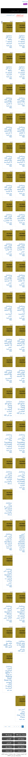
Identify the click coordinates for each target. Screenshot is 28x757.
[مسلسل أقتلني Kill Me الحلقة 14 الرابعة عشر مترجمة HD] (8, 267)
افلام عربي (9, 739)
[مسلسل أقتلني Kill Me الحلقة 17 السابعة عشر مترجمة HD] (20, 331)
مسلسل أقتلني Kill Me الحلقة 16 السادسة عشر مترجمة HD (8, 313)
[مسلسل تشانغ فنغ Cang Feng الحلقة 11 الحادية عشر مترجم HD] (8, 393)
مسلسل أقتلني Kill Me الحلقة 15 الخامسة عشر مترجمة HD (21, 313)
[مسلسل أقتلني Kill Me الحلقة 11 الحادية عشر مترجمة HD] (20, 235)
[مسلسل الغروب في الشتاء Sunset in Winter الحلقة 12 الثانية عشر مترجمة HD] (20, 598)
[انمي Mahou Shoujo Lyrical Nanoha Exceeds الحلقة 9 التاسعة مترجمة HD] (20, 526)
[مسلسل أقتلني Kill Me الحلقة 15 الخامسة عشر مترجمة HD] (20, 298)
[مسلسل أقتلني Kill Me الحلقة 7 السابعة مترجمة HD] (20, 177)
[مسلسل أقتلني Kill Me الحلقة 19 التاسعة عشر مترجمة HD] (20, 362)
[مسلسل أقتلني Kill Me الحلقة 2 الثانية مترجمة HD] (8, 89)
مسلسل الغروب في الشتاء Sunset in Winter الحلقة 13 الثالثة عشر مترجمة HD (8, 614)
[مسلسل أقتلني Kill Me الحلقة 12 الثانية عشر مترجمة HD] (8, 235)
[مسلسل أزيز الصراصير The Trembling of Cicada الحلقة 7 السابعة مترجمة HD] (8, 426)
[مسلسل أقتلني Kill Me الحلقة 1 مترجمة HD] (20, 89)
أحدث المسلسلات (10, 15)
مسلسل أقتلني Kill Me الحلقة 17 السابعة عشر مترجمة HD (21, 345)
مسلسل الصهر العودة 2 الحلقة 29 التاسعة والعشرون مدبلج (8, 477)
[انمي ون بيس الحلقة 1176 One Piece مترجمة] (20, 701)
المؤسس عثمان (21, 751)
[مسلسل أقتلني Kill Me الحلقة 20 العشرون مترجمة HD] (8, 362)
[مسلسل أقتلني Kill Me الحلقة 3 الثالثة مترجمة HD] (20, 119)
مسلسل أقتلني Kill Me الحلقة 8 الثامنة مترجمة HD (8, 190)
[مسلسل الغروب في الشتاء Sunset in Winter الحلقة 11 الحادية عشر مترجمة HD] (8, 561)
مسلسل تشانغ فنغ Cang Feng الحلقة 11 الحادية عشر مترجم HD (8, 408)
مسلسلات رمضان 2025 (21, 735)
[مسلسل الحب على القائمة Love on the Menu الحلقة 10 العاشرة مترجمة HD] (8, 526)
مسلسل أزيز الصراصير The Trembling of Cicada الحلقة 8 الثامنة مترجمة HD (21, 480)
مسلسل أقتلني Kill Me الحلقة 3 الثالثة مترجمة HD (21, 131)
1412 (9, 726)
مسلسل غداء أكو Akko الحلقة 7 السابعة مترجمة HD (9, 41)
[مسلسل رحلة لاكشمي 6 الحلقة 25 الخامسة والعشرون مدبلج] (8, 494)
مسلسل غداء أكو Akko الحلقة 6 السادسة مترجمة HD (21, 41)
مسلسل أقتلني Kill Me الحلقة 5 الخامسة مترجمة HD (21, 161)
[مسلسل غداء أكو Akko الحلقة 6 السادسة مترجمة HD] (20, 27)
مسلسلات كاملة (21, 739)
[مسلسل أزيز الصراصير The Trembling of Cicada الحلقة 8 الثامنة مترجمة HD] (20, 463)
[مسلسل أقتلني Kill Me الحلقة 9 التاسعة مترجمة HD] (20, 206)
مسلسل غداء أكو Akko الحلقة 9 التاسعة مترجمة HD (9, 72)
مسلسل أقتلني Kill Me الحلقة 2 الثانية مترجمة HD (8, 102)
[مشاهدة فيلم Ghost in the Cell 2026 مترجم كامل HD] (20, 633)
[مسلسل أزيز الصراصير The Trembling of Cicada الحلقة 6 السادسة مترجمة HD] (20, 426)
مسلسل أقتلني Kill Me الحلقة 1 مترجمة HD (21, 101)
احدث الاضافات (19, 15)
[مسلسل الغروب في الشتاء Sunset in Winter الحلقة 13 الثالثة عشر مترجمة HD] (8, 598)
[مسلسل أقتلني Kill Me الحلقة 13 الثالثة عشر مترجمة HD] (20, 267)
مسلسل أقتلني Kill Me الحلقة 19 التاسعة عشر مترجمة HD (21, 376)
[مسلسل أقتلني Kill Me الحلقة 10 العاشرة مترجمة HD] (8, 206)
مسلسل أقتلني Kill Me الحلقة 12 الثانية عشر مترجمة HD (8, 249)
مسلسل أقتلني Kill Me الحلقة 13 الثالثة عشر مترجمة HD (21, 280)
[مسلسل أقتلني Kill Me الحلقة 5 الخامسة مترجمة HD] (20, 148)
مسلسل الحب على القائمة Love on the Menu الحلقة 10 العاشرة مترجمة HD (8, 541)
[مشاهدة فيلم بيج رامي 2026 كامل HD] (8, 633)
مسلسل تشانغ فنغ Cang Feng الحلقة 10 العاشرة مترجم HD (21, 407)
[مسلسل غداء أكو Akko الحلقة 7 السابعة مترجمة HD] (8, 27)
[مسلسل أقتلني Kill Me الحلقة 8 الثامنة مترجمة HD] (8, 177)
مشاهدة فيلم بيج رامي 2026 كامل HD (8, 644)
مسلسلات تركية (9, 747)
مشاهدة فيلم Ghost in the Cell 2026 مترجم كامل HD (20, 646)
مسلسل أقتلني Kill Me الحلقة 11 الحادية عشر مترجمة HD (21, 249)
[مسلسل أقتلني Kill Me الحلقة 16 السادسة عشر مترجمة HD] (8, 298)
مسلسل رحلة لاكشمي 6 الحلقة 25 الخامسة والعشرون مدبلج (8, 508)
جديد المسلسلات (21, 743)
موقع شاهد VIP (9, 735)
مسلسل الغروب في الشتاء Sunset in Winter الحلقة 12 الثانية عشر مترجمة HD (20, 614)
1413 (5, 726)
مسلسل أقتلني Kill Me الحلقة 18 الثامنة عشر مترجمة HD (8, 345)
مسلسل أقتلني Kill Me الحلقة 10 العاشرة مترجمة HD (8, 219)
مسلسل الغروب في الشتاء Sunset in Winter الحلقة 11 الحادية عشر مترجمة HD (8, 578)
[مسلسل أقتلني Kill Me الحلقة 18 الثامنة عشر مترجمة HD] (8, 331)
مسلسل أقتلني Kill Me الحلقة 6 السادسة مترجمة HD (8, 161)
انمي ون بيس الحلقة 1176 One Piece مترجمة (21, 714)
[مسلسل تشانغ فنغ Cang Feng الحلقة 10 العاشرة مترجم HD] (20, 393)
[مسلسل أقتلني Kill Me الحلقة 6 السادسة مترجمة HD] (8, 148)
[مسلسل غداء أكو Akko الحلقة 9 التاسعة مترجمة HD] (8, 58)
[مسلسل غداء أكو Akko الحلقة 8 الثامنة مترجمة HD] (20, 58)
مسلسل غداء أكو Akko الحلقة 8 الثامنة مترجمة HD (22, 72)
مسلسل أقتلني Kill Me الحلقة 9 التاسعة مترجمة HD (21, 219)
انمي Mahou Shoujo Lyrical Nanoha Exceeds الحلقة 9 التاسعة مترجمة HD (21, 542)
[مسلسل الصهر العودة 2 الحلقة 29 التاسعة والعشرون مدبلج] (8, 463)
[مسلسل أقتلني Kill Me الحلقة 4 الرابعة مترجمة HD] (8, 119)
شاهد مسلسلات (9, 751)
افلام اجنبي (9, 743)
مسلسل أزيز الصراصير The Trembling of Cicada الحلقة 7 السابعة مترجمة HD (8, 443)
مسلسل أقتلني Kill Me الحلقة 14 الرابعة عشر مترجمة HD (8, 280)
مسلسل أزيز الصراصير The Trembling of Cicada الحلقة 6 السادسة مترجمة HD (21, 443)
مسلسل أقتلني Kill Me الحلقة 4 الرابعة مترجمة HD (8, 131)
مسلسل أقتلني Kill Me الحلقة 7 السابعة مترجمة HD (21, 190)
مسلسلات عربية (21, 747)
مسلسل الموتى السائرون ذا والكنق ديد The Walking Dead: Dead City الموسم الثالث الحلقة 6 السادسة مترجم (8, 678)
